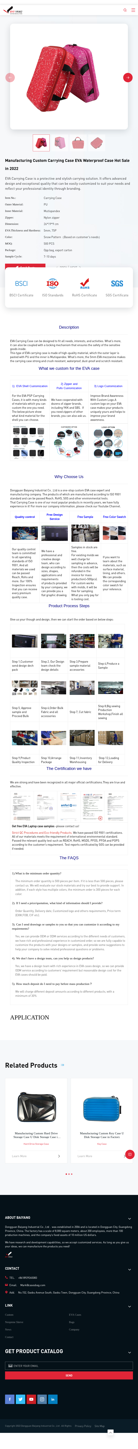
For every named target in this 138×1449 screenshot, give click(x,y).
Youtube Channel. (109, 506)
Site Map (100, 1426)
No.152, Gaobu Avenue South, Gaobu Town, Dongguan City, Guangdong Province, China (68, 1292)
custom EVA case (85, 490)
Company (74, 1329)
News (8, 1329)
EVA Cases (75, 1314)
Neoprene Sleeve (14, 1322)
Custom (9, 1314)
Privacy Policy (83, 1426)
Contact (9, 1337)
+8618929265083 (27, 1277)
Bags (71, 1322)
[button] (128, 77)
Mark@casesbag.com (32, 1285)
